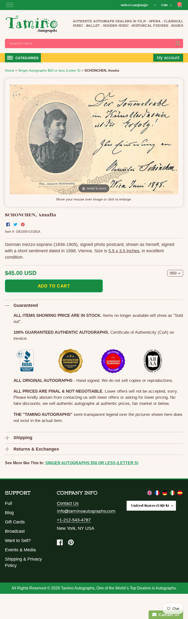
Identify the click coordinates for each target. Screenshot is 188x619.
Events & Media (20, 549)
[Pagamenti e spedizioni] (173, 493)
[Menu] (10, 5)
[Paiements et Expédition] (158, 493)
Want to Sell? (18, 540)
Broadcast (15, 531)
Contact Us (68, 503)
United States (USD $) (150, 505)
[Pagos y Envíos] (180, 493)
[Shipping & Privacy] (150, 493)
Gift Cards (15, 522)
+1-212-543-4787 (74, 520)
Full (8, 503)
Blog (9, 512)
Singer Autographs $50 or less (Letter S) (91, 463)
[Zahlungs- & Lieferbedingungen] (165, 493)
